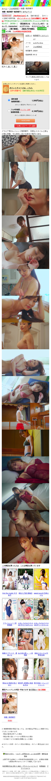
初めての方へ (9, 754)
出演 (29, 35)
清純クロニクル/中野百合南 (41, 654)
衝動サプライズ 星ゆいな (9, 654)
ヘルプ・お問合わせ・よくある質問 (28, 754)
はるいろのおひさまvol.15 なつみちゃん (25, 624)
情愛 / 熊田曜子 (9, 717)
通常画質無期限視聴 (16, 100)
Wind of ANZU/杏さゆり (9, 684)
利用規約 (42, 766)
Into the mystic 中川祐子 (9, 594)
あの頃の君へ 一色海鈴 (25, 654)
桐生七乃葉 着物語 (25, 593)
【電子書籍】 (14, 28)
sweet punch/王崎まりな (41, 594)
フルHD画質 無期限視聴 (20, 110)
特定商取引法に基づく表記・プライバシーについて (20, 766)
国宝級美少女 (25, 23)
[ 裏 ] (14, 66)
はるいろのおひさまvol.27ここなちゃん (41, 624)
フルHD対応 (14, 8)
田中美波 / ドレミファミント (41, 684)
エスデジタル (25, 26)
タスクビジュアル (38, 26)
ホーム (4, 8)
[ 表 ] (9, 66)
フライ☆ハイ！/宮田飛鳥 (10, 624)
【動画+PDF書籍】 (28, 28)
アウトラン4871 (38, 23)
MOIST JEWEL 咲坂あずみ (25, 684)
